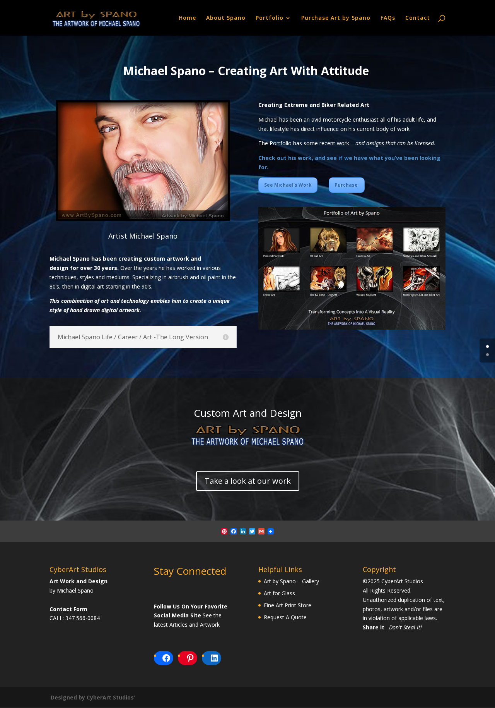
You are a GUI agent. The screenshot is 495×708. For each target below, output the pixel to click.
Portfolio (269, 18)
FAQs (388, 18)
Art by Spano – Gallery (291, 581)
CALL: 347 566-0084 (75, 618)
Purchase (347, 185)
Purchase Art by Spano (335, 18)
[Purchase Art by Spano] (247, 444)
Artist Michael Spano (143, 236)
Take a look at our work (248, 481)
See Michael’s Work (288, 185)
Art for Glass (279, 593)
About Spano (226, 18)
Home (187, 18)
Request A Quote (285, 617)
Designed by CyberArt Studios (92, 697)
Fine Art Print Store (287, 605)
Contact (417, 18)
